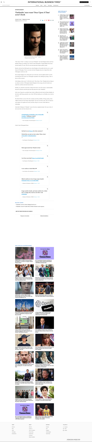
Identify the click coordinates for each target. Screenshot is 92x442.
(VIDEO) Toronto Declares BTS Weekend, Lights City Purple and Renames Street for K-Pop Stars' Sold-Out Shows (24, 400)
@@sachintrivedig (26, 19)
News (41, 5)
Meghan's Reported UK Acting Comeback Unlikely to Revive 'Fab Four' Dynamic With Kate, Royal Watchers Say (24, 279)
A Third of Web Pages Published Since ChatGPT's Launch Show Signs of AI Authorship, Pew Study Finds (43, 313)
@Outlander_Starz (33, 114)
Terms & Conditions (32, 430)
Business (37, 5)
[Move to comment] (53, 20)
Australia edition (87, 5)
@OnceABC (41, 114)
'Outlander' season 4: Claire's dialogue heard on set (26, 204)
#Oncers (31, 131)
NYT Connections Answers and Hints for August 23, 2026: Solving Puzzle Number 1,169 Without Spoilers (23, 417)
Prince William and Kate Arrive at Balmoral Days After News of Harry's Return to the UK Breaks (44, 331)
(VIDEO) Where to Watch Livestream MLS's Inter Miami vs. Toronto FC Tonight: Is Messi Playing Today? (24, 261)
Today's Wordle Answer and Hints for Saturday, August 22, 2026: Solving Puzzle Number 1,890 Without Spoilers (23, 331)
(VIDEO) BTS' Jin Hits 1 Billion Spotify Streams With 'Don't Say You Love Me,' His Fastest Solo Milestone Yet (23, 296)
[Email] (51, 20)
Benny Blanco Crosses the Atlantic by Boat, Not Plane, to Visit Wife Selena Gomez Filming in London (24, 383)
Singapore (47, 430)
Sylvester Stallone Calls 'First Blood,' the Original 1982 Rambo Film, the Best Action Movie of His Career (43, 383)
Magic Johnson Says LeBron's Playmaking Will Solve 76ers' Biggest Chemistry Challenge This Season (44, 417)
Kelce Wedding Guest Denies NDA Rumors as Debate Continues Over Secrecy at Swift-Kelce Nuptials (44, 348)
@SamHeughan (25, 114)
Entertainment (55, 5)
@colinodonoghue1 (31, 135)
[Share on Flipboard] (47, 20)
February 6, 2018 (36, 140)
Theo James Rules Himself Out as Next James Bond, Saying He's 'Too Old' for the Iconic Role (24, 365)
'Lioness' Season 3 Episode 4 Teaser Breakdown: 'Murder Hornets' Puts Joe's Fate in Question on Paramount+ (44, 365)
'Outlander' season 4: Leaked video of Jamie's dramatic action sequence (30, 206)
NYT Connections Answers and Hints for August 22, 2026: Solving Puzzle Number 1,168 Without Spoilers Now (43, 261)
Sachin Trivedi (18, 19)
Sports (45, 5)
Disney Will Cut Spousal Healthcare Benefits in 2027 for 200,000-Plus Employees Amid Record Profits (24, 313)
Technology (50, 5)
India (46, 428)
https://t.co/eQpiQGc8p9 (38, 158)
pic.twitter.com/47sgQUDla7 (28, 117)
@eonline (24, 116)
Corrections (30, 435)
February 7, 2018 (36, 160)
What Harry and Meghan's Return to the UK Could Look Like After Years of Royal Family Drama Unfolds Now (44, 279)
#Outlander (24, 180)
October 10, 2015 (39, 120)
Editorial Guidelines (44, 215)
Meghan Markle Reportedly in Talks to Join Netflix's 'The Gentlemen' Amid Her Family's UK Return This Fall (24, 348)
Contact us (30, 428)
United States (48, 433)
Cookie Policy (31, 433)
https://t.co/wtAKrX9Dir (32, 180)
